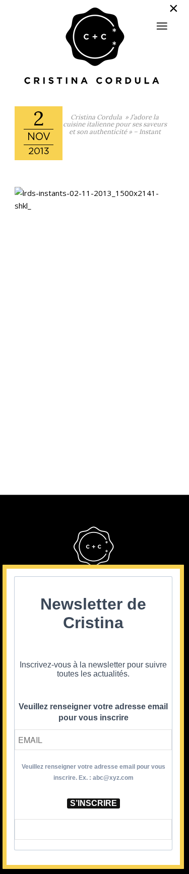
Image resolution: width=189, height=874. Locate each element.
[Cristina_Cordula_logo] (94, 47)
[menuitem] (161, 21)
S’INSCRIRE (93, 803)
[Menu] (161, 26)
